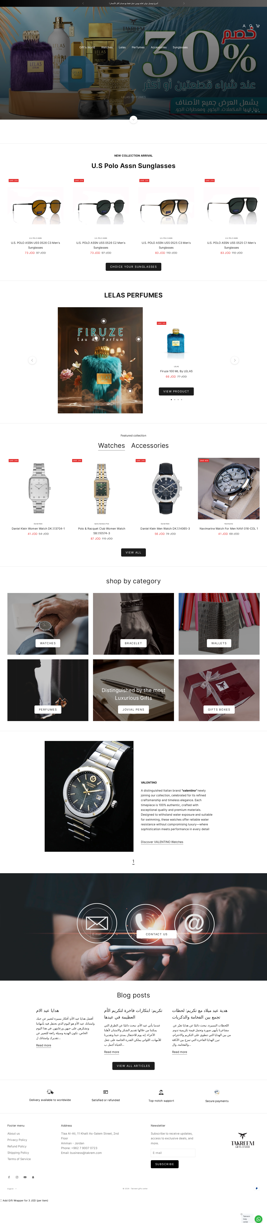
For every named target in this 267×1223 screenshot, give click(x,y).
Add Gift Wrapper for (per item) (25, 1220)
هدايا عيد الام (47, 1031)
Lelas (122, 47)
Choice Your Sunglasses (133, 287)
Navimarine (229, 544)
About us (13, 1154)
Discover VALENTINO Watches (162, 862)
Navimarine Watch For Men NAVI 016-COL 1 (229, 549)
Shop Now (21, 126)
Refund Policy (17, 1167)
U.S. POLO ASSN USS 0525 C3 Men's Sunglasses (166, 266)
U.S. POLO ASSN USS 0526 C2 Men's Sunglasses (100, 266)
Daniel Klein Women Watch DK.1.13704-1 (38, 549)
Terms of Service (19, 1179)
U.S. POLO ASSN (35, 258)
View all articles (133, 1086)
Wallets (219, 663)
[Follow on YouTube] (25, 1197)
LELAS (176, 387)
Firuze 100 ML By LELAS (176, 391)
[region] (133, 73)
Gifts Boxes (219, 730)
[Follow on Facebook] (9, 1197)
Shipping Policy (18, 1173)
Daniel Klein (38, 544)
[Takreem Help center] (258, 1219)
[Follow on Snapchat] (33, 1197)
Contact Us (157, 954)
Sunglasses (180, 47)
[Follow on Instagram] (17, 1197)
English (10, 1209)
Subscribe (164, 1184)
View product (176, 412)
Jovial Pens (133, 730)
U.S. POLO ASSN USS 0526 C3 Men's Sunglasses (35, 266)
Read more (43, 1066)
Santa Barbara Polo (101, 544)
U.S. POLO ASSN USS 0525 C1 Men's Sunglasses (231, 266)
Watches (107, 47)
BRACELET (133, 663)
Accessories (159, 47)
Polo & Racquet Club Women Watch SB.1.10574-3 (101, 551)
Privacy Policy (17, 1160)
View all (133, 572)
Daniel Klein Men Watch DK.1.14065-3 (165, 549)
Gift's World (87, 47)
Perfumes (138, 47)
